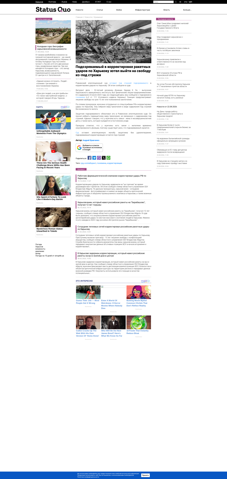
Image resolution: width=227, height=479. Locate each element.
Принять (145, 475)
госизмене (80, 97)
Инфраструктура (142, 10)
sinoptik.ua (59, 256)
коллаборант (90, 163)
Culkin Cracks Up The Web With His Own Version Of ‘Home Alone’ (87, 333)
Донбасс (86, 2)
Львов (64, 2)
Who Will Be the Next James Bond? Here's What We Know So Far (111, 333)
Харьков (39, 2)
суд (82, 163)
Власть (167, 10)
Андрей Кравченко (91, 140)
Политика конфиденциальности (88, 477)
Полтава (52, 2)
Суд (77, 132)
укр (185, 2)
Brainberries (88, 306)
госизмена (101, 163)
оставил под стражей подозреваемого (128, 83)
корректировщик (114, 163)
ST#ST (98, 2)
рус (190, 2)
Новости (79, 10)
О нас (109, 2)
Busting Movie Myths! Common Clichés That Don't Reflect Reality (137, 303)
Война (119, 10)
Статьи (100, 10)
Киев (74, 2)
